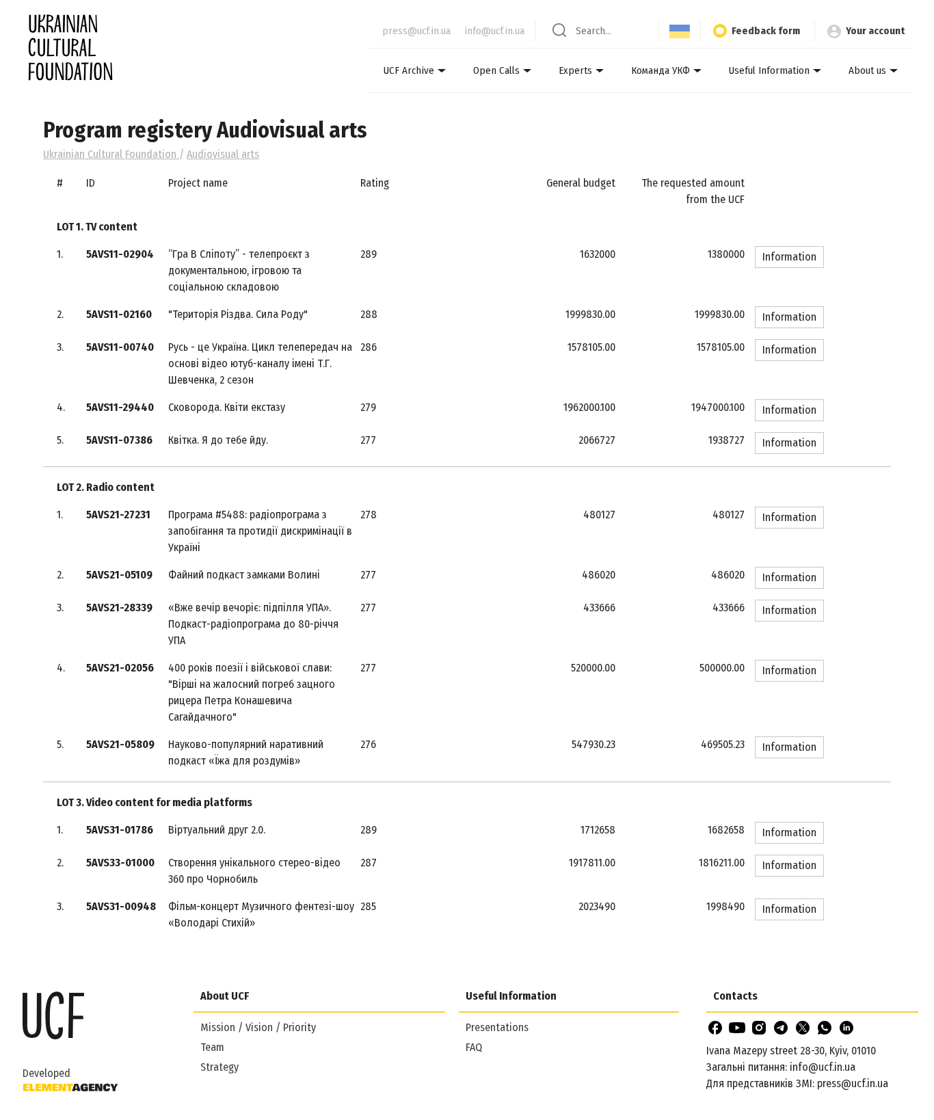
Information (789, 256)
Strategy (219, 1067)
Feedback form (766, 31)
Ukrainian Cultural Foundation (111, 154)
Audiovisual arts (223, 154)
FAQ (474, 1047)
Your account (875, 31)
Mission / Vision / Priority (258, 1027)
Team (212, 1047)
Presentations (497, 1027)
